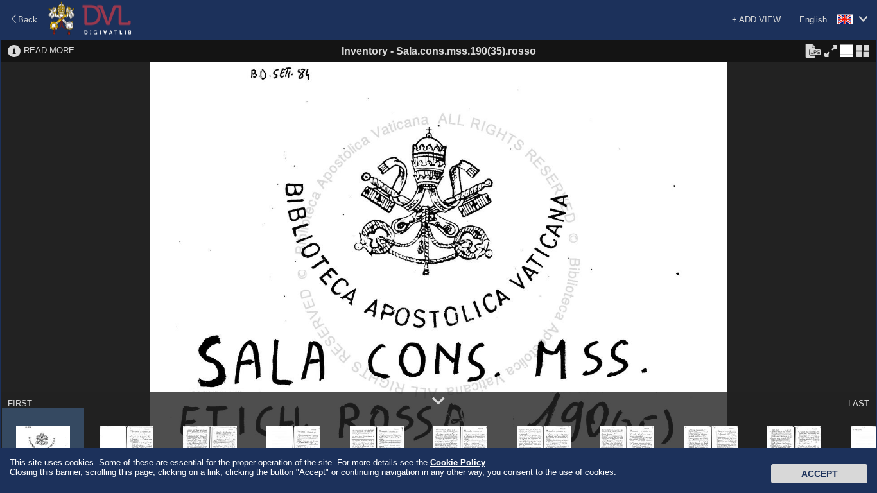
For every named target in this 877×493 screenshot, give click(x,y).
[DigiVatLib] (90, 32)
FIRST (20, 403)
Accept (819, 474)
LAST (858, 403)
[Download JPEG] (812, 50)
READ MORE (49, 50)
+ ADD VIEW (756, 19)
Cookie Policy (457, 462)
